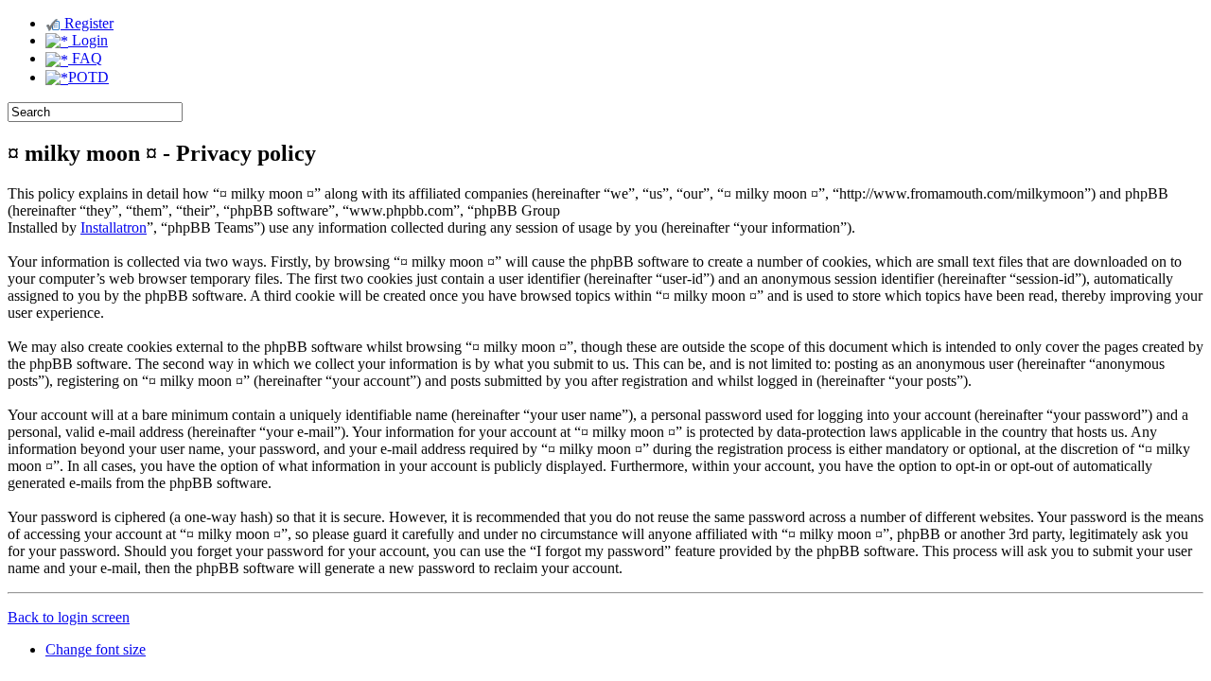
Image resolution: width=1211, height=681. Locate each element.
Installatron (113, 227)
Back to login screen (69, 617)
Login (88, 40)
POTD (88, 77)
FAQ (85, 58)
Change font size (95, 649)
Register (87, 23)
